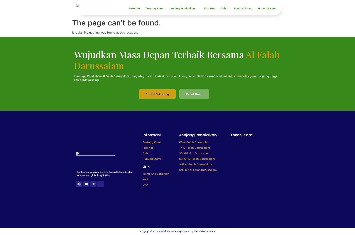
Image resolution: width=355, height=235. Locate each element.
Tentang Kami (154, 8)
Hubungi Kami (267, 8)
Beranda (134, 8)
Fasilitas (209, 8)
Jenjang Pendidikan (182, 8)
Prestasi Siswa (243, 8)
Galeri (224, 8)
